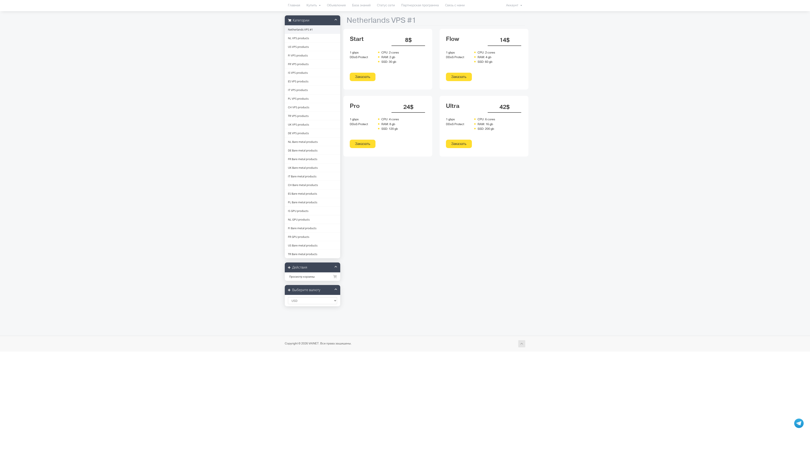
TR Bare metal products (302, 254)
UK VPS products (298, 124)
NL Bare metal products (303, 142)
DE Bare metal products (302, 150)
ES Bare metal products (302, 193)
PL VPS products (298, 98)
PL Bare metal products (302, 202)
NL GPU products (299, 219)
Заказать (362, 77)
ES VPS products (298, 81)
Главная (294, 5)
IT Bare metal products (302, 176)
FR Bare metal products (302, 159)
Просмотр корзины (301, 276)
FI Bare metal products (302, 228)
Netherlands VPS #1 (300, 29)
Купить (312, 5)
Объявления (336, 5)
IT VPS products (298, 90)
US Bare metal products (302, 245)
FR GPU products (298, 237)
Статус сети (386, 5)
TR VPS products (298, 116)
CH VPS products (298, 107)
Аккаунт (513, 5)
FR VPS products (298, 64)
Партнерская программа (420, 5)
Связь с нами (455, 5)
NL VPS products (298, 38)
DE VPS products (298, 133)
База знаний (361, 5)
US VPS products (298, 47)
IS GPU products (298, 211)
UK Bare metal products (303, 168)
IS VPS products (298, 73)
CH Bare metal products (303, 185)
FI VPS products (298, 55)
